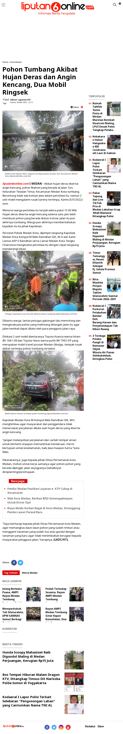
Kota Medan (16, 62)
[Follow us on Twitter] (54, 727)
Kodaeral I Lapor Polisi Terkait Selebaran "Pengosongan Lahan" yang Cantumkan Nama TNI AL (28, 701)
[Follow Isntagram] (61, 727)
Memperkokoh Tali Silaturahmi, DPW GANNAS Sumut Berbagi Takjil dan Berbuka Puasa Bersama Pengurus (17, 619)
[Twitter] (20, 562)
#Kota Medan (29, 572)
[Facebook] (14, 562)
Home (5, 62)
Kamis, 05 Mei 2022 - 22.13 (21, 102)
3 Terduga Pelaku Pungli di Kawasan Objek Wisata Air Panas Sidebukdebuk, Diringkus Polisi (103, 347)
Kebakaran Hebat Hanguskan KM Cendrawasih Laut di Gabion (104, 145)
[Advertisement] (61, 35)
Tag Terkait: (11, 572)
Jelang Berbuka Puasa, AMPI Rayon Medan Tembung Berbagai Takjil (12, 596)
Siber (101, 726)
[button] (119, 2)
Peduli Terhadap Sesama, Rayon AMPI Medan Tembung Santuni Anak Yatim (55, 597)
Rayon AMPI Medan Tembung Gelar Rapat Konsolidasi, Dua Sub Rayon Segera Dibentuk (56, 617)
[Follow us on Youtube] (68, 727)
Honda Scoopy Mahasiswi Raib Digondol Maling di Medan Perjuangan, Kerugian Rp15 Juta (27, 656)
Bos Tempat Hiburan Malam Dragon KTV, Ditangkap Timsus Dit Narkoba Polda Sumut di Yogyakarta (31, 678)
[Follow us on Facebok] (47, 727)
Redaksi (90, 726)
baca (76, 107)
